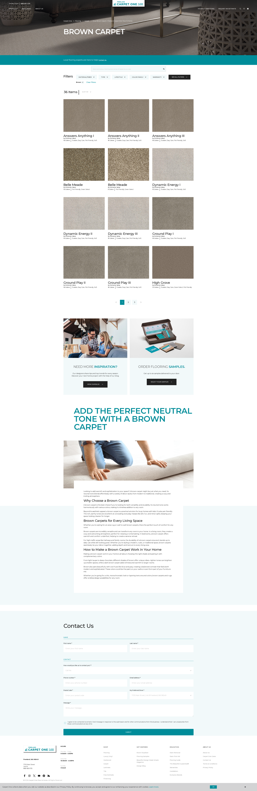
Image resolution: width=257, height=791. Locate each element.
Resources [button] (26, 9)
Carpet (86, 21)
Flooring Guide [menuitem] (175, 760)
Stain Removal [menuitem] (175, 753)
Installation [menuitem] (174, 771)
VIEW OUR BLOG (93, 384)
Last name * (134, 643)
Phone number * (69, 677)
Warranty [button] (157, 77)
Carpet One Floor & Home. (38, 780)
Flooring (78, 21)
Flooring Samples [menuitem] (143, 756)
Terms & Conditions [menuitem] (210, 764)
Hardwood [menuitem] (107, 760)
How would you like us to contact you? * (77, 665)
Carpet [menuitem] (106, 764)
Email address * (135, 677)
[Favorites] (244, 9)
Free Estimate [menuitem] (109, 775)
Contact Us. (103, 60)
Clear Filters (91, 82)
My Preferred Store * (137, 690)
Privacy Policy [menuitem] (208, 767)
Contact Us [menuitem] (207, 760)
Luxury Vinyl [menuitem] (108, 756)
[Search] (164, 69)
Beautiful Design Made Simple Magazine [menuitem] (148, 761)
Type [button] (103, 77)
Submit (128, 732)
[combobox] (126, 69)
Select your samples (159, 382)
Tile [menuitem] (105, 771)
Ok (213, 787)
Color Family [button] (137, 77)
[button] (240, 9)
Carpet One (67, 21)
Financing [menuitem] (107, 779)
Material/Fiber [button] (85, 77)
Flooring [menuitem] (107, 753)
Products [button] (13, 9)
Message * (67, 703)
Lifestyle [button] (119, 77)
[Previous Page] (116, 302)
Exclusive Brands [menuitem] (176, 775)
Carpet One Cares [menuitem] (209, 756)
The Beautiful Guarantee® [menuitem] (179, 764)
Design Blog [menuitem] (141, 766)
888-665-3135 (25, 4)
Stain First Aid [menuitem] (175, 756)
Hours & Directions (206, 9)
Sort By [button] (85, 92)
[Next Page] (141, 302)
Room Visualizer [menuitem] (142, 753)
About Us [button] (39, 9)
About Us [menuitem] (206, 753)
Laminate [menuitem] (107, 767)
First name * (67, 643)
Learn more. (154, 787)
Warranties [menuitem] (174, 767)
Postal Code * (68, 690)
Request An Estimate (227, 9)
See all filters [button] (178, 77)
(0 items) (248, 8)
